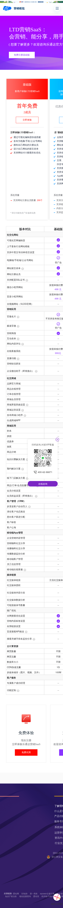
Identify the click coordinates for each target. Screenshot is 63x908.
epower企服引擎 (47, 893)
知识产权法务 (11, 896)
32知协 (24, 893)
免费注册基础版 (22, 55)
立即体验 (27, 120)
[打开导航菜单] (57, 8)
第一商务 (34, 893)
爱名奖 (36, 896)
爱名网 (16, 893)
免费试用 (26, 752)
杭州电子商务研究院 (50, 896)
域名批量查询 (25, 896)
